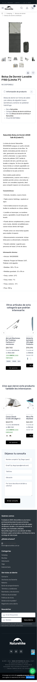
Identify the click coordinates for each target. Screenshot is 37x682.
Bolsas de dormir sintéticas (13, 15)
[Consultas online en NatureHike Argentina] (11, 651)
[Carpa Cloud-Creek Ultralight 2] (13, 403)
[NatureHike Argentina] (9, 8)
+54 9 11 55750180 (9, 543)
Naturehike (14, 109)
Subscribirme (28, 620)
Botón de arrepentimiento (10, 586)
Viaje (3, 564)
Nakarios (4, 583)
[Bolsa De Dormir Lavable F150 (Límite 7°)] (33, 59)
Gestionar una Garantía (9, 580)
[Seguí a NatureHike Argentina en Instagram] (21, 651)
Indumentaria (6, 567)
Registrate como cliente (10, 604)
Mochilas (4, 558)
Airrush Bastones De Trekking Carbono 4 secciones (13, 341)
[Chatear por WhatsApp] (32, 671)
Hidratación (5, 561)
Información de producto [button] (16, 92)
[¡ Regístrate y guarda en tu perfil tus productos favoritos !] (33, 73)
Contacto (5, 577)
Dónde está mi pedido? (9, 601)
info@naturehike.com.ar (11, 546)
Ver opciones (13, 368)
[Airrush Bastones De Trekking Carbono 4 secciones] (13, 324)
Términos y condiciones (9, 589)
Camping (9, 13)
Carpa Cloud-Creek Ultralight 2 (13, 418)
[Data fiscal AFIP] (33, 652)
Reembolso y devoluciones (10, 592)
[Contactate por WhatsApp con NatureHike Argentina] (16, 651)
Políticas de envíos (8, 598)
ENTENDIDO (30, 677)
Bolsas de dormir (20, 13)
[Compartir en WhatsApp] (28, 73)
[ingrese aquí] (18, 670)
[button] (21, 8)
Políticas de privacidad (9, 595)
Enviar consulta (12, 501)
